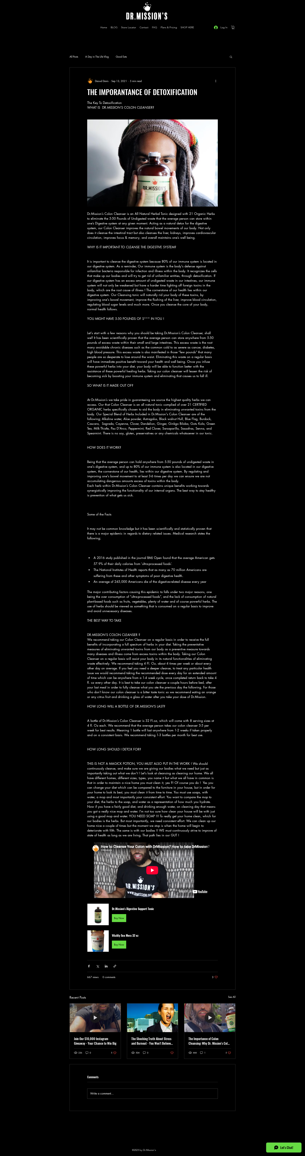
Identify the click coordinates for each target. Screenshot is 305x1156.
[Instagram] (195, 27)
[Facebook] (206, 27)
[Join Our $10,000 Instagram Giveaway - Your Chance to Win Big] (95, 1018)
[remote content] (152, 870)
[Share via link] (114, 966)
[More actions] (216, 81)
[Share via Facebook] (89, 966)
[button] (233, 27)
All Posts (74, 56)
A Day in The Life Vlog (97, 56)
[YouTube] (201, 27)
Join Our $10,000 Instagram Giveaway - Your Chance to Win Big (95, 1041)
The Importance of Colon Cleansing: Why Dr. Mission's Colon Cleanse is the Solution (210, 1041)
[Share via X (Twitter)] (97, 966)
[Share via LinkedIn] (106, 966)
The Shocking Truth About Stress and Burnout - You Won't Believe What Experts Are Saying (151, 1041)
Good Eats (121, 56)
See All (231, 997)
